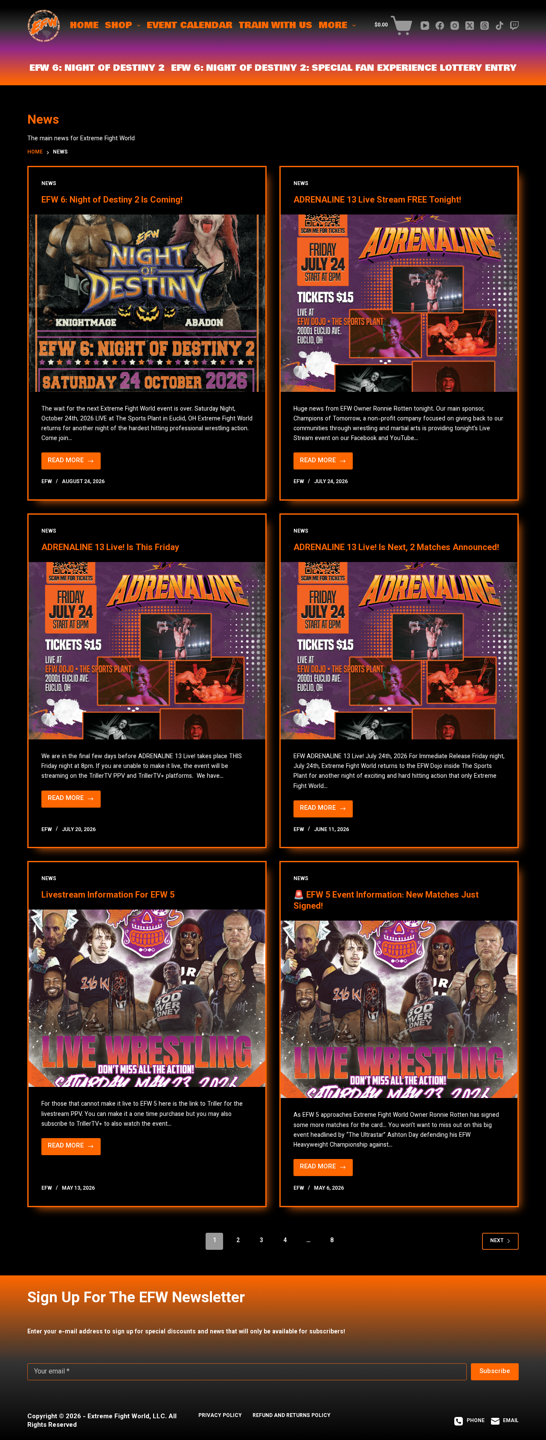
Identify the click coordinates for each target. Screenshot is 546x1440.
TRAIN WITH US (275, 25)
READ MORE (72, 462)
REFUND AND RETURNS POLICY (292, 1416)
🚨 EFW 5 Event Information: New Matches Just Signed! (386, 901)
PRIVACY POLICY (220, 1416)
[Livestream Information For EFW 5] (147, 998)
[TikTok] (499, 25)
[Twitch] (514, 25)
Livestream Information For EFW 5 (107, 895)
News (48, 184)
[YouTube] (425, 25)
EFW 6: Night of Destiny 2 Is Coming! (112, 200)
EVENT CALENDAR (189, 25)
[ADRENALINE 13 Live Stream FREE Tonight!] (399, 303)
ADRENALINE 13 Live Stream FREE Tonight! (377, 200)
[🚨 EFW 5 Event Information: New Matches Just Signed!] (399, 1009)
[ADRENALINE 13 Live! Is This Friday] (147, 650)
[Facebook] (440, 25)
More (333, 25)
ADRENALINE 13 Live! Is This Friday (110, 548)
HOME (84, 25)
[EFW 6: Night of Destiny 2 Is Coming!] (147, 303)
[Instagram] (454, 25)
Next (496, 1241)
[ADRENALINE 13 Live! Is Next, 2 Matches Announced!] (399, 650)
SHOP (118, 25)
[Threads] (484, 25)
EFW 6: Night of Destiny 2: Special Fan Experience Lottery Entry (344, 68)
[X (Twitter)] (469, 25)
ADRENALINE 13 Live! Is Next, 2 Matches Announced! (396, 548)
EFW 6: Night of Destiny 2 (97, 68)
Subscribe (494, 1371)
